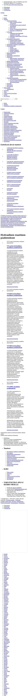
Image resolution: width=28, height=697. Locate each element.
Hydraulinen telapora (9, 133)
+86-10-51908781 (17, 487)
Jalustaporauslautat (14, 68)
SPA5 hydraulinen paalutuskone (15, 178)
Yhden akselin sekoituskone (17, 60)
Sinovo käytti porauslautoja (10, 137)
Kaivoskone (10, 85)
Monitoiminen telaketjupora (13, 65)
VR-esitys (6, 90)
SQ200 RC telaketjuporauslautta (15, 163)
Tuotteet (6, 19)
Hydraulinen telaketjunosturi (11, 127)
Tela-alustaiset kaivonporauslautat (18, 79)
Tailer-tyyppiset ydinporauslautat (18, 69)
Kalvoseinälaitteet (11, 53)
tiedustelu (9, 286)
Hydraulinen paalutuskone (13, 55)
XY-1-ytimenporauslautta (13, 186)
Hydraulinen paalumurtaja (13, 39)
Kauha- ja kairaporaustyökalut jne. (18, 29)
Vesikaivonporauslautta (12, 78)
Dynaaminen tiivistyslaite (13, 62)
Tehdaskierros (10, 89)
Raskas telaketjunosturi (12, 61)
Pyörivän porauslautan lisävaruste (12, 136)
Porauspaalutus (14, 503)
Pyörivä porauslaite (5, 503)
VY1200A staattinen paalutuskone (13, 387)
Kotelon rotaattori (14, 50)
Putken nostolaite (11, 455)
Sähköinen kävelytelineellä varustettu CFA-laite (16, 34)
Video (5, 92)
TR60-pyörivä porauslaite (13, 173)
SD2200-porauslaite (12, 194)
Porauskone (21, 503)
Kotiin (5, 18)
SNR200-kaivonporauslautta (14, 182)
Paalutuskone (20, 501)
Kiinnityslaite (7, 112)
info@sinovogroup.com (21, 489)
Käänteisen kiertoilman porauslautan (13, 140)
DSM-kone (9, 57)
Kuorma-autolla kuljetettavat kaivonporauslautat (17, 81)
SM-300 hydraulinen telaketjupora (15, 206)
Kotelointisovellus (11, 46)
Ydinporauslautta (8, 116)
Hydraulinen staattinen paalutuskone (16, 44)
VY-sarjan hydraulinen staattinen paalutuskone (14, 246)
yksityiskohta (15, 286)
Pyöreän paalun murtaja (16, 40)
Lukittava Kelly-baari (6, 501)
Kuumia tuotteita (10, 500)
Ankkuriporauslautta (9, 113)
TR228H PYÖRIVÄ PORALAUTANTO (12, 158)
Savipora (14, 501)
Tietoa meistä (7, 87)
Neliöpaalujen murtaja (15, 41)
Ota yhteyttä (7, 96)
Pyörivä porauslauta (12, 20)
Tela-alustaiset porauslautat (16, 71)
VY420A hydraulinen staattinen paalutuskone (14, 294)
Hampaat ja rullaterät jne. (16, 30)
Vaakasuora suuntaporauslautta (14, 64)
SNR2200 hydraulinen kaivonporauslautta (12, 169)
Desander (9, 83)
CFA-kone (9, 32)
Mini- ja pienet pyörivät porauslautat (15, 23)
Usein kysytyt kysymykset (10, 93)
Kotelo (11, 47)
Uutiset (5, 94)
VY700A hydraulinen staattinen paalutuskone (14, 346)
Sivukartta (17, 500)
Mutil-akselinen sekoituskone (17, 58)
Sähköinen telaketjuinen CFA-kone (18, 36)
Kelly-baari (12, 27)
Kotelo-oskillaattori (14, 51)
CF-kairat (12, 37)
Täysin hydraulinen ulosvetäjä (11, 123)
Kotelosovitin (13, 48)
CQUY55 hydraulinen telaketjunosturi (12, 200)
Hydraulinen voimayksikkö (16, 43)
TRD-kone (9, 54)
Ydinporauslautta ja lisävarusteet (15, 67)
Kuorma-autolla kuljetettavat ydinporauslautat (17, 73)
